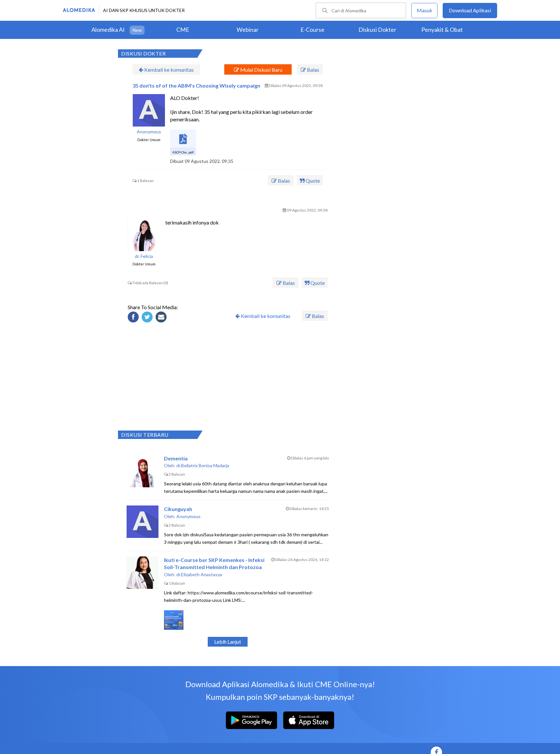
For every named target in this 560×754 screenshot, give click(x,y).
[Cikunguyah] (142, 521)
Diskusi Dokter (377, 29)
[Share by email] (162, 317)
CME (182, 29)
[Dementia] (142, 471)
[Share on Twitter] (148, 317)
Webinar (248, 29)
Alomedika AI (108, 29)
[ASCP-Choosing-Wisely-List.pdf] (183, 142)
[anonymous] (149, 110)
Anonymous (149, 131)
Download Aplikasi (470, 10)
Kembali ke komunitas (168, 70)
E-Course (312, 29)
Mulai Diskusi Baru (260, 70)
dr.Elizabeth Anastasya (199, 574)
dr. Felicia (144, 256)
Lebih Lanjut (227, 641)
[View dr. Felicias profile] (144, 235)
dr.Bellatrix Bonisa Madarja (202, 465)
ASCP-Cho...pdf (183, 152)
